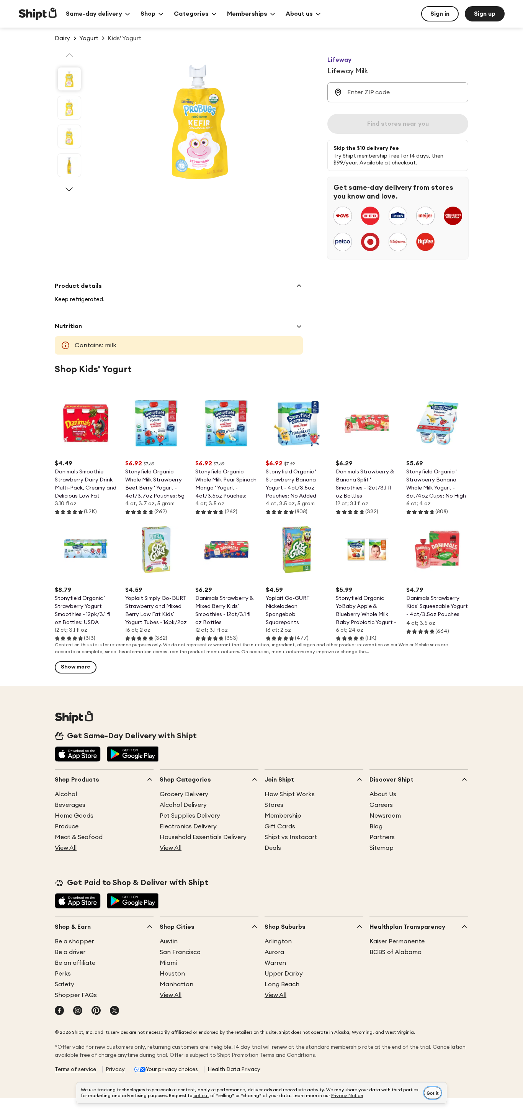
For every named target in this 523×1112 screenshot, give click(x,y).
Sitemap (381, 848)
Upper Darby (284, 974)
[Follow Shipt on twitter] (114, 1011)
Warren (275, 963)
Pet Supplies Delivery (190, 816)
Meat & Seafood (79, 837)
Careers (381, 805)
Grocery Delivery (184, 794)
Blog (375, 826)
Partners (382, 837)
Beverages (70, 805)
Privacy (115, 1069)
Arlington (278, 941)
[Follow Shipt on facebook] (59, 1011)
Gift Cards (280, 826)
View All (66, 848)
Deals (273, 848)
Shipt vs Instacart (291, 837)
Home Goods (74, 816)
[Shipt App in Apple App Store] (78, 754)
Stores (274, 805)
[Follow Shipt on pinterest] (96, 1011)
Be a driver (70, 952)
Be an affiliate (75, 963)
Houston (172, 974)
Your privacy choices (172, 1069)
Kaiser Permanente (397, 941)
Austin (169, 941)
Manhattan (176, 984)
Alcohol (66, 794)
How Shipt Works (290, 794)
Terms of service (75, 1069)
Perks (63, 974)
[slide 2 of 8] (69, 107)
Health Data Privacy (234, 1069)
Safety (64, 984)
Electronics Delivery (188, 826)
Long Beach (282, 984)
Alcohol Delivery (183, 805)
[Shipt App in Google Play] (133, 754)
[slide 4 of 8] (69, 165)
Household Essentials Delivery (203, 837)
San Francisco (180, 952)
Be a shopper (74, 941)
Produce (66, 826)
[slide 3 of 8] (69, 136)
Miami (168, 963)
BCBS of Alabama (395, 952)
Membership (283, 816)
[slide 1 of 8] (69, 78)
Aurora (274, 952)
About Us (382, 794)
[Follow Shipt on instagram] (77, 1011)
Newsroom (385, 816)
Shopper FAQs (76, 995)
